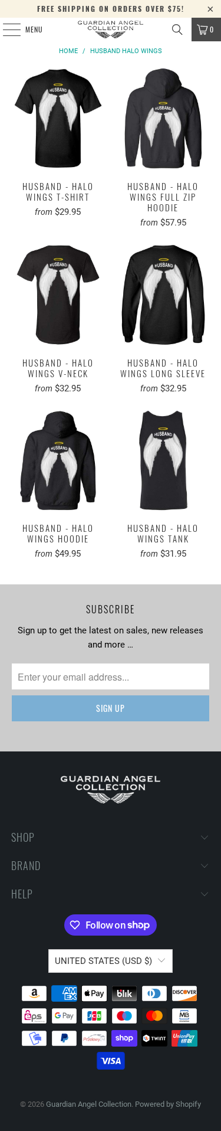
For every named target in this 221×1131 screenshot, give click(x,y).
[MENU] (5, 29)
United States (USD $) (103, 961)
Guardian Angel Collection (88, 1104)
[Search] (177, 29)
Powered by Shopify (168, 1104)
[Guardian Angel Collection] (110, 29)
